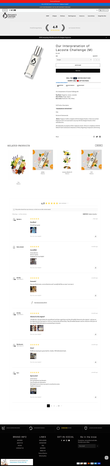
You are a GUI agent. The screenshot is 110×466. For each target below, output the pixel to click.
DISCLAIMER (42, 440)
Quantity (95, 56)
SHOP (47, 16)
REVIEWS (19, 440)
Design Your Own (102, 16)
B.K (92, 172)
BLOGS (20, 445)
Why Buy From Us (70, 85)
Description (60, 85)
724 (18, 182)
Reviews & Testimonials (62, 115)
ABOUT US (20, 443)
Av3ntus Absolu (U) (67, 172)
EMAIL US (42, 451)
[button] (68, 203)
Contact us (81, 16)
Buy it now (78, 70)
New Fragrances (72, 16)
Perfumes (62, 16)
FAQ (57, 112)
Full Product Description (62, 105)
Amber (43, 172)
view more (98, 145)
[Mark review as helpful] (96, 236)
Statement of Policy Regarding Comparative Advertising (85, 127)
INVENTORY (42, 443)
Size (57, 56)
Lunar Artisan (91, 16)
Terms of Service (42, 453)
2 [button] (51, 406)
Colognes (54, 16)
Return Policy (80, 85)
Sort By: (85, 214)
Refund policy (42, 456)
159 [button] (59, 406)
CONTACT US (20, 448)
